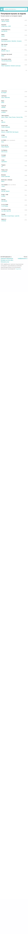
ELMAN (3, 196)
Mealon (8, 191)
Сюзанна (19, 41)
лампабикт (4, 161)
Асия (5, 46)
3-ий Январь (4, 206)
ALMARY (3, 112)
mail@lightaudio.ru (22, 258)
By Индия (3, 92)
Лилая (3, 127)
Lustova (3, 156)
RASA (2, 55)
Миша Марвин (5, 146)
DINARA (3, 107)
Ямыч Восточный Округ (7, 216)
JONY (9, 26)
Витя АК (9, 211)
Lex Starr (3, 211)
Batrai (2, 181)
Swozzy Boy (19, 117)
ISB (2, 46)
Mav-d (8, 51)
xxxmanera (4, 171)
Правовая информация (7, 258)
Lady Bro (17, 216)
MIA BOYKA (4, 31)
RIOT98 (3, 191)
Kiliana (7, 21)
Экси (2, 142)
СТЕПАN (3, 220)
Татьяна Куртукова (6, 60)
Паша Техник (12, 117)
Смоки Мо (4, 137)
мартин (3, 122)
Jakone (3, 21)
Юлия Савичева (5, 176)
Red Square (15, 132)
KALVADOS (4, 201)
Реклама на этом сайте (7, 260)
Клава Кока (4, 26)
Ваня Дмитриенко (6, 41)
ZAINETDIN (9, 132)
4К (2, 166)
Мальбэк (14, 41)
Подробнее (18, 269)
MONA (3, 36)
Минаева (7, 127)
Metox (3, 117)
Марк (6, 117)
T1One (3, 186)
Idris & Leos (4, 151)
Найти (25, 9)
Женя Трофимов (5, 65)
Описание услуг (5, 262)
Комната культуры (16, 65)
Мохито (3, 132)
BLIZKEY (3, 51)
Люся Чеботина (5, 97)
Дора (2, 102)
